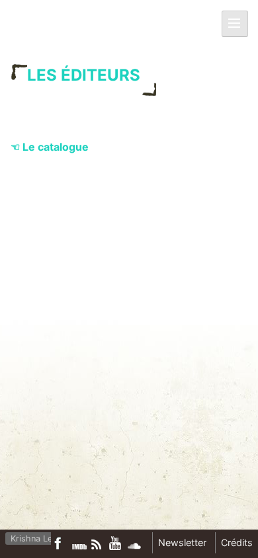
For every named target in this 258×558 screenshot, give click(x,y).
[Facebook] (61, 543)
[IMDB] (79, 546)
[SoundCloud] (134, 546)
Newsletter (182, 542)
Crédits (237, 542)
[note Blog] (98, 544)
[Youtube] (115, 543)
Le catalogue (55, 146)
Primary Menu (239, 24)
